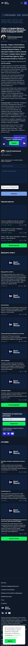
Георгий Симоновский (14, 37)
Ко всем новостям (14, 245)
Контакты (3, 582)
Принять (10, 641)
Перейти (14, 143)
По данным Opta (5, 102)
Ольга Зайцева (5, 360)
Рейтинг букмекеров (10, 15)
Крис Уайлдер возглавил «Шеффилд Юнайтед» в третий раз (11, 229)
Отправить (14, 193)
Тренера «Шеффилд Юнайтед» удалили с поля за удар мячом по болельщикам (13, 221)
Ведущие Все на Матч (7, 272)
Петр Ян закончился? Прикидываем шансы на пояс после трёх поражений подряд (14, 520)
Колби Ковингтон (6, 491)
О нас (2, 600)
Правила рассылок (6, 596)
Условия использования (7, 589)
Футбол (19, 15)
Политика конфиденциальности (10, 586)
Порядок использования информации (11, 593)
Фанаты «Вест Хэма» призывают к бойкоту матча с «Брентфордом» (14, 237)
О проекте (4, 603)
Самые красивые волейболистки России (12, 333)
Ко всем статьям (14, 538)
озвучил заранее (6, 63)
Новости (9, 19)
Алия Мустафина (6, 390)
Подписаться (14, 423)
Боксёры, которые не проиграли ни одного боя (13, 462)
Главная (3, 19)
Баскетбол (25, 15)
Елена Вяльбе (5, 305)
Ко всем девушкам (14, 405)
